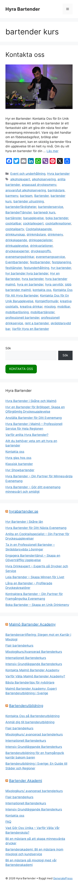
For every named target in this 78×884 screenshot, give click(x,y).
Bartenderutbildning (26, 705)
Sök (8, 348)
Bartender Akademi (25, 780)
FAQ (8, 822)
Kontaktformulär (46, 301)
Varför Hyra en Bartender (30, 329)
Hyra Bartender (22, 9)
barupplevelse (33, 218)
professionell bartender (22, 317)
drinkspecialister (40, 240)
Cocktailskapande (39, 229)
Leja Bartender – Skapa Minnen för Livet (34, 577)
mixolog (50, 306)
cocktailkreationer (58, 223)
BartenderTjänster (18, 212)
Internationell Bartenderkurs (25, 658)
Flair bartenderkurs (19, 645)
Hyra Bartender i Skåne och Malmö (30, 401)
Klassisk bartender (19, 464)
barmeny (11, 196)
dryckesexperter (17, 251)
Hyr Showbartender (19, 470)
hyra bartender (33, 279)
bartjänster (13, 218)
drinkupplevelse (16, 246)
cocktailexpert (33, 223)
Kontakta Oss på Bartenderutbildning (32, 716)
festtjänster (13, 268)
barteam (26, 196)
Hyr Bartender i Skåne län (24, 521)
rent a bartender (37, 323)
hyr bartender (61, 268)
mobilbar (63, 306)
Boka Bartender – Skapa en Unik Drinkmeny (37, 605)
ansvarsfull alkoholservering (25, 190)
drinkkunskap (15, 234)
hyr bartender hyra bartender (26, 273)
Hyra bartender (58, 173)
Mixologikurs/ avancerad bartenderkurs (34, 734)
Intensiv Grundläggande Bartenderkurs (33, 664)
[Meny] (68, 9)
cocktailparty (14, 229)
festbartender (40, 262)
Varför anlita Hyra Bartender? (26, 435)
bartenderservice (50, 207)
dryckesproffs (41, 251)
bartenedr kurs (44, 212)
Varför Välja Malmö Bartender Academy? (35, 676)
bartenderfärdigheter (20, 207)
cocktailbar (13, 223)
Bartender (41, 196)
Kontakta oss (24, 54)
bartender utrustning (28, 201)
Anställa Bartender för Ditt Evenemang (33, 418)
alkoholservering (44, 179)
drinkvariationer (41, 246)
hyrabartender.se (23, 511)
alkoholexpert (20, 179)
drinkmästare (36, 234)
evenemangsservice (50, 257)
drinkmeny (55, 234)
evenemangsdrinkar (19, 257)
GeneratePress (63, 878)
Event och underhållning (27, 173)
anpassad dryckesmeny (39, 185)
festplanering (61, 262)
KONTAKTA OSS (21, 369)
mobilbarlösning (17, 312)
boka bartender (57, 218)
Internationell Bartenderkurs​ (25, 740)
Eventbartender (16, 262)
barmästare (56, 190)
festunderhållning (36, 268)
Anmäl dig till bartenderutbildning (29, 722)
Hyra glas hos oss (18, 458)
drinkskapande (16, 240)
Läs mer (52, 151)
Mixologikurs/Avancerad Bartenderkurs (33, 651)
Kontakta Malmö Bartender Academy (32, 670)
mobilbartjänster (42, 312)
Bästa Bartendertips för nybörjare (29, 682)
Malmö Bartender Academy (32, 624)
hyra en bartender (30, 284)
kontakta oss (42, 290)
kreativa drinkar (31, 306)
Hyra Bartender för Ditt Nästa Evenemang (35, 528)
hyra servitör (54, 284)
